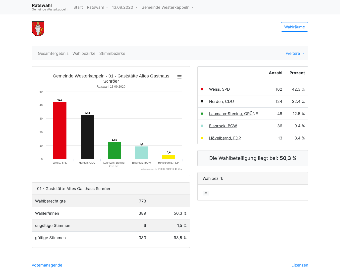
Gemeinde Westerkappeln (166, 7)
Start (78, 7)
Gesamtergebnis (53, 53)
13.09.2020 (123, 7)
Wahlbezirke (83, 53)
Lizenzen (299, 265)
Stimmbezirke (112, 53)
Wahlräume (294, 26)
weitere (293, 53)
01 (206, 193)
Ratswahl (96, 7)
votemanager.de (47, 265)
